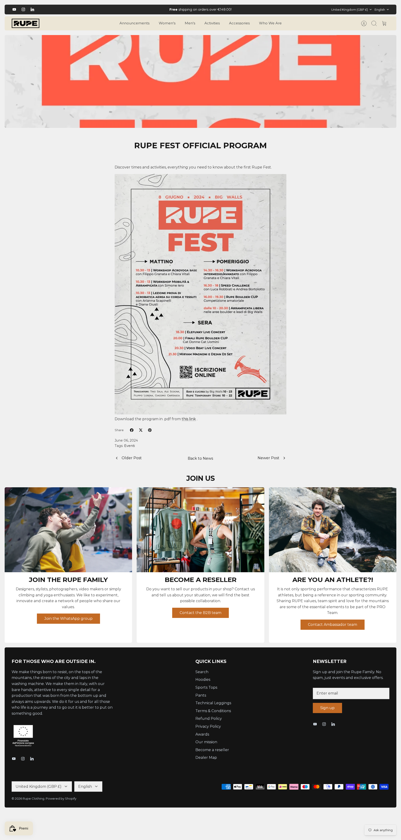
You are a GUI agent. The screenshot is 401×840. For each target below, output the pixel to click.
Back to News (200, 458)
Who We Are (270, 23)
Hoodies (202, 679)
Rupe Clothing (33, 798)
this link (189, 419)
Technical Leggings (213, 703)
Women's (167, 23)
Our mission (206, 742)
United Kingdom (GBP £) (349, 9)
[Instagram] (23, 9)
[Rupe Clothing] (25, 23)
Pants (200, 695)
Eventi (129, 446)
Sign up (327, 708)
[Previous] (135, 9)
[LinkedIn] (32, 9)
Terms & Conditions (213, 711)
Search (201, 672)
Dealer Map (206, 757)
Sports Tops (206, 687)
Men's (190, 23)
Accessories (239, 23)
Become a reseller (212, 750)
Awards (202, 734)
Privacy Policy (208, 726)
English (380, 9)
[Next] (265, 9)
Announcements (134, 23)
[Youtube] (14, 9)
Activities (212, 23)
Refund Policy (208, 718)
